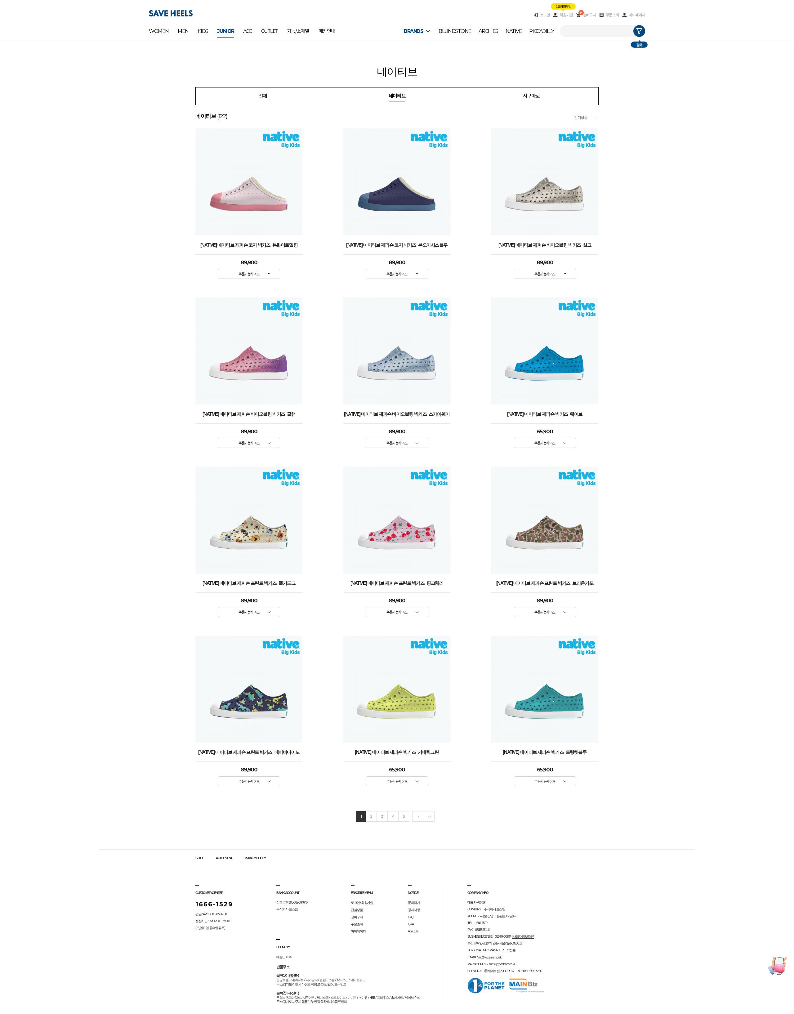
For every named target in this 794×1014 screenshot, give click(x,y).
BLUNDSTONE (455, 31)
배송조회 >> (284, 957)
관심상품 (357, 910)
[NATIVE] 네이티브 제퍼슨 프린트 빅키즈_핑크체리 (397, 583)
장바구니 (588, 14)
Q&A (411, 924)
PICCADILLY (541, 31)
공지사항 (414, 910)
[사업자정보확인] (523, 936)
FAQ (410, 917)
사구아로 (531, 96)
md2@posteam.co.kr (490, 957)
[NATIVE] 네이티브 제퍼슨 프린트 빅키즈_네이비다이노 (249, 752)
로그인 (545, 15)
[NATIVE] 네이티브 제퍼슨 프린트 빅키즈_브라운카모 (544, 583)
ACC (247, 31)
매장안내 (327, 31)
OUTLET (269, 31)
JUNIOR (225, 31)
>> (428, 816)
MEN (183, 31)
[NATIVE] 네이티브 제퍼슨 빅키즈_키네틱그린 (397, 752)
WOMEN (159, 31)
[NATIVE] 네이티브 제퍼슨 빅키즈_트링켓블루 (545, 752)
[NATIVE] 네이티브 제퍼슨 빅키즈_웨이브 (544, 414)
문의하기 (414, 903)
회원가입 (566, 15)
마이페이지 (637, 15)
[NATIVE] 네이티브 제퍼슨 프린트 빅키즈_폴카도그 (249, 583)
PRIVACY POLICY (255, 858)
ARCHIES (488, 31)
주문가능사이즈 (249, 273)
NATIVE (514, 31)
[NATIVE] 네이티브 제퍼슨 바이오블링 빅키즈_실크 (544, 245)
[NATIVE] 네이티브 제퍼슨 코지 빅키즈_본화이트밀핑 (248, 245)
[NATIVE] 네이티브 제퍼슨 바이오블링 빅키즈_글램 (249, 414)
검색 (639, 31)
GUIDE (199, 858)
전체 (263, 96)
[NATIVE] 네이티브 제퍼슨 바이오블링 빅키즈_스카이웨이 (396, 414)
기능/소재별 (298, 31)
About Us (413, 931)
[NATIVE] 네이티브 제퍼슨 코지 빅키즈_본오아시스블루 (397, 245)
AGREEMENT (224, 858)
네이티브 (397, 96)
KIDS (203, 31)
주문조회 (612, 15)
